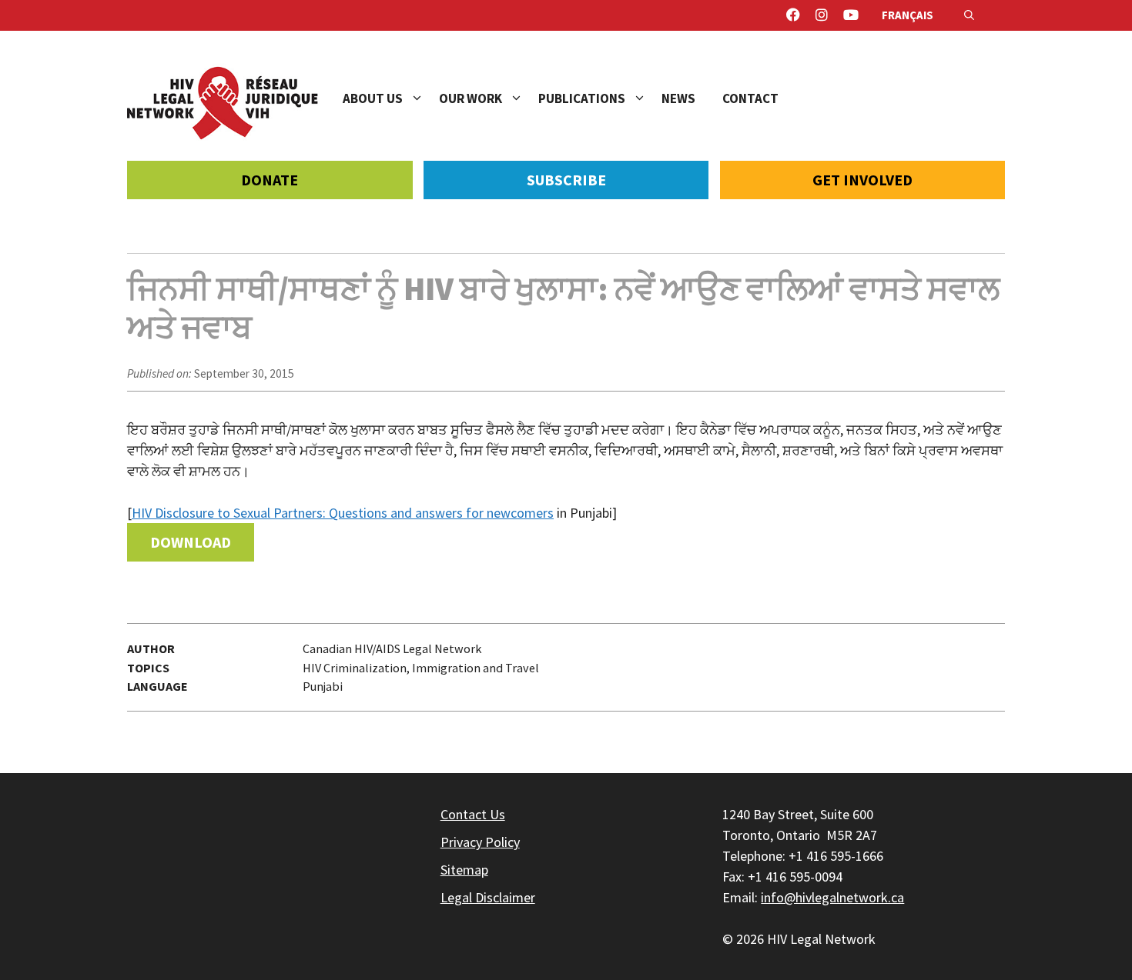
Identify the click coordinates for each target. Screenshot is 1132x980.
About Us (373, 98)
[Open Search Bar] (969, 15)
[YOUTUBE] (851, 15)
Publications (581, 98)
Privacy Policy (480, 842)
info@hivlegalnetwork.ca (832, 897)
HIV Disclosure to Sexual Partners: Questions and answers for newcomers (343, 513)
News (678, 98)
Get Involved (862, 179)
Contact (750, 98)
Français (907, 15)
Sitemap (464, 869)
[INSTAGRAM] (822, 15)
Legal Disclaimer (487, 897)
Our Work (470, 98)
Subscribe (566, 179)
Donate (269, 179)
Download (190, 542)
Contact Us (472, 814)
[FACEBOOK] (793, 15)
